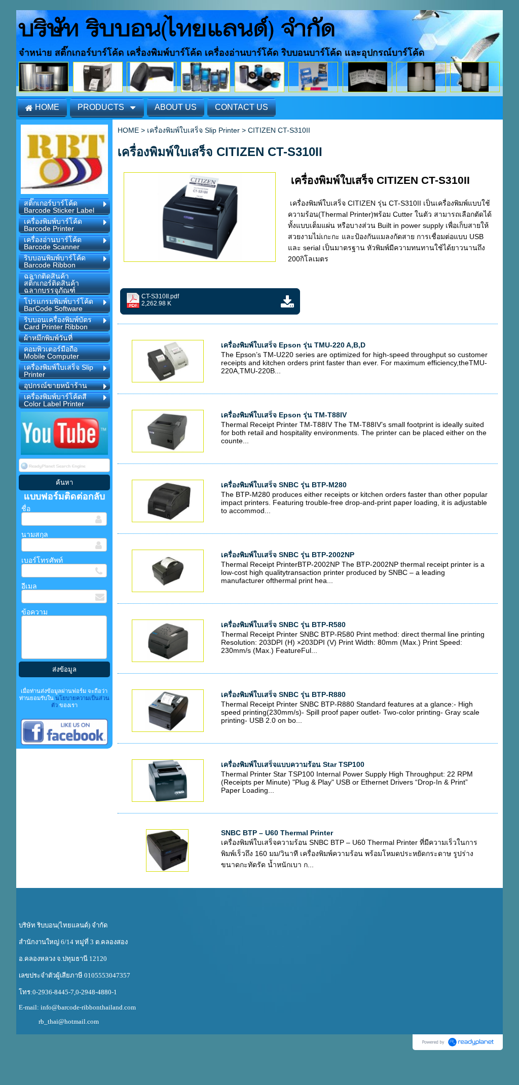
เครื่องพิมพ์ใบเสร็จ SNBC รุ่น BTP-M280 (284, 485)
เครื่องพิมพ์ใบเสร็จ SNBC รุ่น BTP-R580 (283, 625)
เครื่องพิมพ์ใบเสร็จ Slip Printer (193, 130)
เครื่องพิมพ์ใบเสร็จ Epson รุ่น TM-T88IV (284, 415)
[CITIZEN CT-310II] (200, 215)
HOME (128, 130)
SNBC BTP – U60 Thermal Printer (277, 833)
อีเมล (29, 586)
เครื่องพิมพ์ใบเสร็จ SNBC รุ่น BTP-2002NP (287, 555)
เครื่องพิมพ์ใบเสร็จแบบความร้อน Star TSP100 (292, 764)
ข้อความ (34, 612)
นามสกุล (34, 534)
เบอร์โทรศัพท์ (42, 560)
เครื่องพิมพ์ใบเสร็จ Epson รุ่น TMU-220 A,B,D (293, 345)
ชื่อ (25, 509)
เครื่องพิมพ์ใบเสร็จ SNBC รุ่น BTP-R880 (283, 694)
